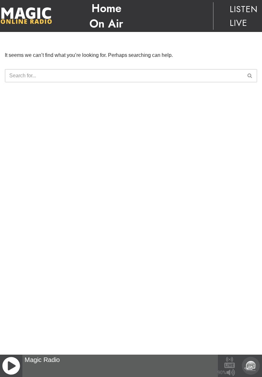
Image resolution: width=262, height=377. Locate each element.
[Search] (250, 75)
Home (106, 8)
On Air (106, 23)
